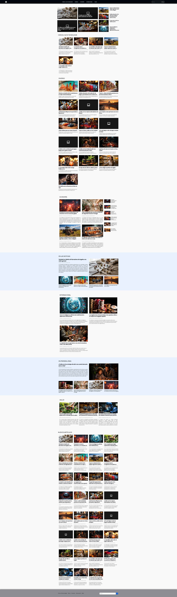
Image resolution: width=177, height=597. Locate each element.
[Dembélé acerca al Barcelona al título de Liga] (68, 179)
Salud (96, 1)
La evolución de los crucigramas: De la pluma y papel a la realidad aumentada (81, 48)
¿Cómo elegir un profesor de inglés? (107, 167)
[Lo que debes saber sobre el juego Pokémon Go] (66, 60)
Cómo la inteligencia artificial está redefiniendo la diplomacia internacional (114, 28)
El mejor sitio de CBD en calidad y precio (114, 21)
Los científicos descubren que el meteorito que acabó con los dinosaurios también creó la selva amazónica (96, 49)
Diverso (76, 1)
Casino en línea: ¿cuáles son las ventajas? (88, 130)
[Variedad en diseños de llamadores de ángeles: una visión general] (66, 41)
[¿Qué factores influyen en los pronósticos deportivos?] (68, 104)
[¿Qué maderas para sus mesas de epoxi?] (68, 123)
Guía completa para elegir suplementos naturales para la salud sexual (68, 415)
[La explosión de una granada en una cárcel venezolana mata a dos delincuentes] (74, 333)
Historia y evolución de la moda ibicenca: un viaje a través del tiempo (68, 93)
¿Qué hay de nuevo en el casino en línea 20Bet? (94, 540)
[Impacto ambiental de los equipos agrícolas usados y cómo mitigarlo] (111, 41)
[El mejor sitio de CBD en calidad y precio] (104, 22)
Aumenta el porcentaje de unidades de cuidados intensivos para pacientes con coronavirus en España (108, 415)
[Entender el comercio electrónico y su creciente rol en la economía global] (70, 205)
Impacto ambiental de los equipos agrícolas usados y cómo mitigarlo (114, 9)
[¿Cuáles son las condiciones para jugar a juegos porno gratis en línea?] (68, 141)
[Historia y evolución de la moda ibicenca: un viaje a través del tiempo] (68, 86)
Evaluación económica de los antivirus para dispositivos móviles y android (114, 201)
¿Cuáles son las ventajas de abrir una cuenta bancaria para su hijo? (87, 149)
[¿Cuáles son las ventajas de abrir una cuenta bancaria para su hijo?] (88, 141)
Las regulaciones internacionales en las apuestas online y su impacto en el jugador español (103, 315)
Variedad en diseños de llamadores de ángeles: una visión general (67, 16)
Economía (82, 1)
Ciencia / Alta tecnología (67, 1)
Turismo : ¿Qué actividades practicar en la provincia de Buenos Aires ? (108, 93)
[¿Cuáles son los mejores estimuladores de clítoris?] (88, 104)
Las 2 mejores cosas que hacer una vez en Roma (113, 229)
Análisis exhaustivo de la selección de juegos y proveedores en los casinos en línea (114, 16)
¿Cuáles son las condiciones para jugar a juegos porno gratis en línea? (66, 29)
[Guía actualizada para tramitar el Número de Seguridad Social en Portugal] (92, 205)
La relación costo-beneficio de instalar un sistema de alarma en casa (92, 238)
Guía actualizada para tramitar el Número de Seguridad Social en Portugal (92, 212)
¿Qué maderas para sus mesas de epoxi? (68, 130)
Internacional (89, 1)
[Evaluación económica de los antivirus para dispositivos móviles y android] (107, 201)
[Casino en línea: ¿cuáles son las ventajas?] (88, 123)
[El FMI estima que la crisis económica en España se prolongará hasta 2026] (107, 207)
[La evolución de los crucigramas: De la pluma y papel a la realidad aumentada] (81, 41)
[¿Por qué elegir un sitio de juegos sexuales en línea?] (108, 123)
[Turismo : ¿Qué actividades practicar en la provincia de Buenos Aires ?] (108, 86)
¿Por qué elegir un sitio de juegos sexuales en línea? (110, 521)
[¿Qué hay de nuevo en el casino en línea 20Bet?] (108, 141)
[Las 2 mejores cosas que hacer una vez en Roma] (108, 104)
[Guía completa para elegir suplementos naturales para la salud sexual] (68, 407)
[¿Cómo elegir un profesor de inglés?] (108, 160)
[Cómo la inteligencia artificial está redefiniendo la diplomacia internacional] (66, 280)
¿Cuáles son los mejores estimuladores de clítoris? (85, 15)
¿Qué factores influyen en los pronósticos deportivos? (86, 28)
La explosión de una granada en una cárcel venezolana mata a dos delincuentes (96, 579)
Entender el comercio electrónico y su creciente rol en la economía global (68, 212)
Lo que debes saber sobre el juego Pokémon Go (65, 66)
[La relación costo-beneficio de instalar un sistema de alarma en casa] (92, 231)
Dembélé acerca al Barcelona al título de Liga (80, 578)
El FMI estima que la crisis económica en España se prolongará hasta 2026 (114, 207)
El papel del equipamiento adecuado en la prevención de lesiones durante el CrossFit (96, 286)
